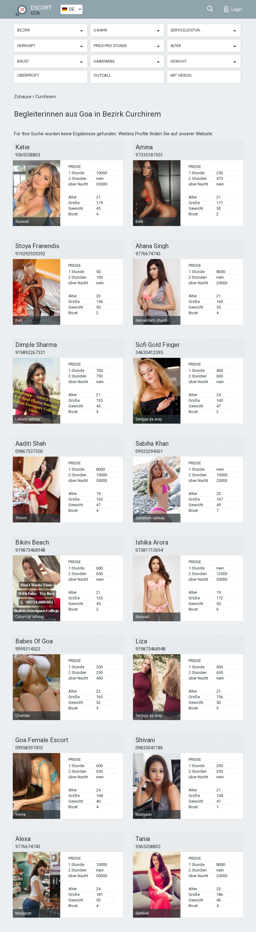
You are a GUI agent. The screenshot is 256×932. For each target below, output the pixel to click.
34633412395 (149, 352)
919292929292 (30, 254)
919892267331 (30, 352)
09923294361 (149, 451)
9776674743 (147, 254)
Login (236, 9)
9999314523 (27, 649)
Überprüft (28, 75)
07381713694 (149, 550)
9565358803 (27, 155)
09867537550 (29, 451)
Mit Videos (181, 75)
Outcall (102, 75)
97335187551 (149, 155)
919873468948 (30, 550)
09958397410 (29, 748)
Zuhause (23, 96)
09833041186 (149, 748)
